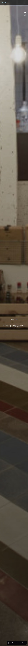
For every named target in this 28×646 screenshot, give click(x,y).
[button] (25, 2)
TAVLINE (4, 3)
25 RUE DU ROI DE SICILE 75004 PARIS (16, 326)
